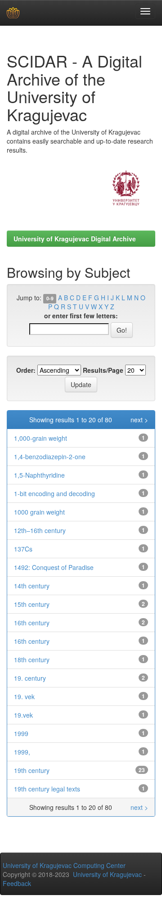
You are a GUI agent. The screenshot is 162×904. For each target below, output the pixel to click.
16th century (32, 622)
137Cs (23, 548)
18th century (32, 659)
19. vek (24, 696)
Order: (26, 370)
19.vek (23, 714)
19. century (30, 678)
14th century (32, 585)
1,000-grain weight (40, 438)
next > (139, 419)
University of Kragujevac (107, 874)
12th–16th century (40, 530)
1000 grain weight (39, 511)
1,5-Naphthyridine (39, 474)
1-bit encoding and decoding (54, 493)
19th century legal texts (47, 788)
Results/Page (103, 370)
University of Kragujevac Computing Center (64, 865)
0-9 (50, 298)
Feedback (17, 883)
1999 (21, 733)
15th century (32, 604)
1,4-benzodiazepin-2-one (50, 456)
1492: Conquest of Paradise (54, 567)
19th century (32, 770)
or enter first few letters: (81, 315)
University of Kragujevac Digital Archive (75, 238)
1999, (22, 751)
